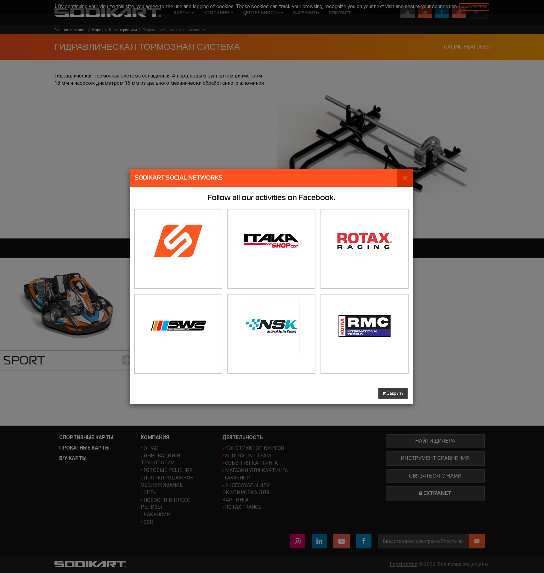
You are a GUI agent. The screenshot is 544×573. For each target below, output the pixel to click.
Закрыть (395, 393)
